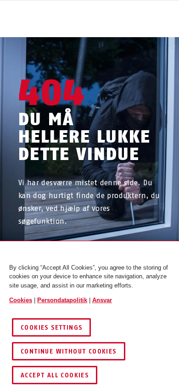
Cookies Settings (51, 328)
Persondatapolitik (62, 300)
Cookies (20, 300)
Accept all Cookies (55, 375)
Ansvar (102, 300)
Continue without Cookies (69, 351)
